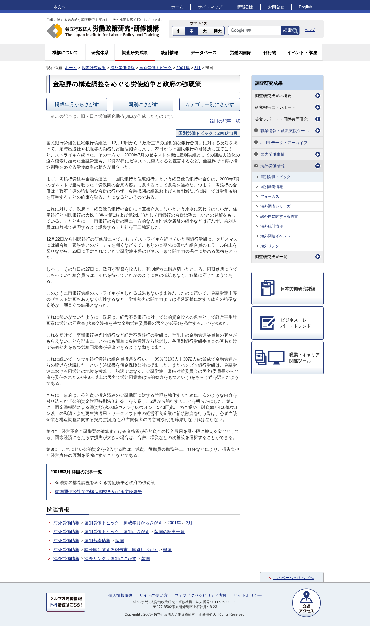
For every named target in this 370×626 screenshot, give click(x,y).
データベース (204, 52)
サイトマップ (210, 7)
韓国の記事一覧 (225, 121)
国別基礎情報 (97, 540)
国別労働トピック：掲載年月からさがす (123, 522)
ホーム (177, 7)
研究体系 (100, 52)
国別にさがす (143, 104)
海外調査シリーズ (275, 206)
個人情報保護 (120, 595)
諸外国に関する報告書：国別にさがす (121, 549)
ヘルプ (310, 30)
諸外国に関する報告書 (279, 216)
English (305, 7)
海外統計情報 (271, 226)
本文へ (59, 7)
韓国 (119, 540)
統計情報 (169, 52)
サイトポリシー (248, 595)
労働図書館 (240, 52)
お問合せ (276, 7)
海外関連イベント (275, 236)
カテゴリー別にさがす (209, 104)
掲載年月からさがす (77, 104)
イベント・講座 (302, 52)
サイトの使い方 (153, 595)
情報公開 (245, 7)
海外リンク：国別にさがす (110, 558)
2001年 (183, 67)
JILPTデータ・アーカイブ (284, 142)
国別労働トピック (155, 67)
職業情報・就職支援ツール (284, 130)
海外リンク (269, 246)
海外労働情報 (122, 67)
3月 (197, 67)
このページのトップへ (293, 577)
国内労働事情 (272, 154)
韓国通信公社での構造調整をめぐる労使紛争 (98, 491)
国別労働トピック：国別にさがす (116, 531)
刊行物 (269, 52)
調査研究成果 (135, 52)
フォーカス (269, 196)
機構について (65, 52)
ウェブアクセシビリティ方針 (200, 595)
